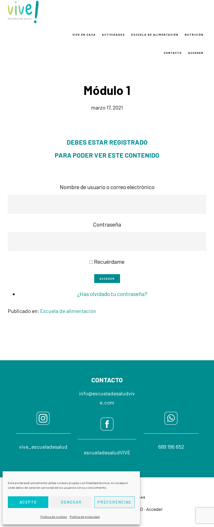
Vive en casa (34, 12)
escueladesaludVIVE (107, 452)
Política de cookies (53, 516)
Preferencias (114, 502)
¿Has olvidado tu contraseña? (112, 293)
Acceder (107, 278)
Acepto (28, 502)
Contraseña (107, 224)
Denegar (71, 502)
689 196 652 (171, 447)
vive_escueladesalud (43, 447)
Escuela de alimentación (68, 311)
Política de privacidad (85, 516)
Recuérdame (109, 261)
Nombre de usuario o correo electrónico (107, 186)
